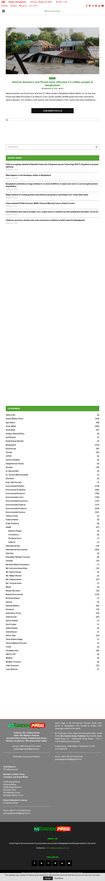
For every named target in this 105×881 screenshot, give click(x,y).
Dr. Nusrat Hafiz (12, 471)
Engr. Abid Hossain (14, 482)
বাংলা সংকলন (33, 6)
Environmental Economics (17, 501)
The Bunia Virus (14, 538)
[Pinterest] (55, 863)
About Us (23, 6)
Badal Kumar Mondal (14, 441)
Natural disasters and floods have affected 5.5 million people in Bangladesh (52, 83)
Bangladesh (11, 445)
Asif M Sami (11, 437)
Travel (8, 647)
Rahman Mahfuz (12, 606)
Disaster (52, 78)
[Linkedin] (62, 863)
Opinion (9, 602)
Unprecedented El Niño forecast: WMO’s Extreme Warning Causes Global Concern (40, 203)
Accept (48, 878)
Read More (58, 878)
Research (10, 609)
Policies (4, 6)
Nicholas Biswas (13, 598)
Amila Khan (10, 430)
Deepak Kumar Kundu (15, 464)
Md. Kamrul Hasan (13, 572)
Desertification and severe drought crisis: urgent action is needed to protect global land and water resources (52, 212)
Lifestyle (9, 561)
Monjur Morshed (13, 591)
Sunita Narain (11, 632)
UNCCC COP (11, 654)
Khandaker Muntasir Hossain (18, 557)
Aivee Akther (11, 426)
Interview (9, 553)
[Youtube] (69, 863)
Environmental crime (14, 497)
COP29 (8, 456)
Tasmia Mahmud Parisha (16, 643)
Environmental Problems (16, 508)
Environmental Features (16, 505)
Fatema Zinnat (12, 516)
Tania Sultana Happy (14, 639)
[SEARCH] (96, 147)
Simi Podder (11, 624)
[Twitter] (41, 863)
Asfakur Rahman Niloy (15, 434)
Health (8, 527)
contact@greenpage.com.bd (57, 848)
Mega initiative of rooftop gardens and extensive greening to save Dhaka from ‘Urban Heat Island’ (47, 195)
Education (10, 478)
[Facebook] (34, 863)
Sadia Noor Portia (13, 613)
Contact (13, 6)
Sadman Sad (11, 617)
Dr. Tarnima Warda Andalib (17, 475)
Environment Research (15, 493)
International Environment (16, 550)
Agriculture (10, 422)
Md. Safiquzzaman (14, 579)
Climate (9, 452)
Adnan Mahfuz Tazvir (14, 419)
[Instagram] (48, 863)
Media (8, 587)
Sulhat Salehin (12, 628)
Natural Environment (14, 594)
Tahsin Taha (11, 636)
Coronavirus (13, 535)
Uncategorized (12, 651)
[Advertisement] (52, 248)
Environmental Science (15, 512)
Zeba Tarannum (12, 665)
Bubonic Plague (15, 531)
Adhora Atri (10, 415)
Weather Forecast (13, 662)
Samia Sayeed (12, 621)
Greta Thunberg (12, 523)
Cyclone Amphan (13, 460)
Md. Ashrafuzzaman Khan (16, 568)
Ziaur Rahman (12, 669)
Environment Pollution (15, 486)
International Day (13, 546)
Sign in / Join (62, 2)
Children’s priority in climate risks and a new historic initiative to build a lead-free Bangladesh (45, 220)
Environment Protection (16, 490)
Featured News (12, 520)
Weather (9, 658)
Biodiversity (11, 449)
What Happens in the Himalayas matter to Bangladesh (28, 175)
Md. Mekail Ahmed (13, 576)
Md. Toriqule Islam (14, 583)
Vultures (11, 542)
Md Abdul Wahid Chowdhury (17, 565)
